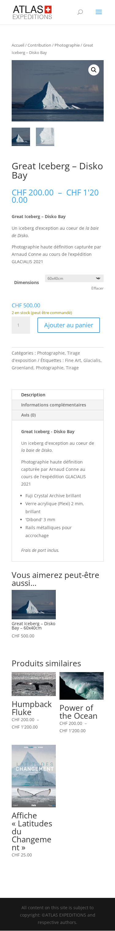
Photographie (67, 45)
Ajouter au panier (68, 325)
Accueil (18, 45)
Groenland (22, 368)
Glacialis (92, 360)
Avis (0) (28, 415)
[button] (93, 69)
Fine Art (73, 360)
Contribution (39, 45)
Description (33, 395)
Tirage (72, 368)
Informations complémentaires (53, 405)
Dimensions (26, 282)
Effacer (97, 288)
